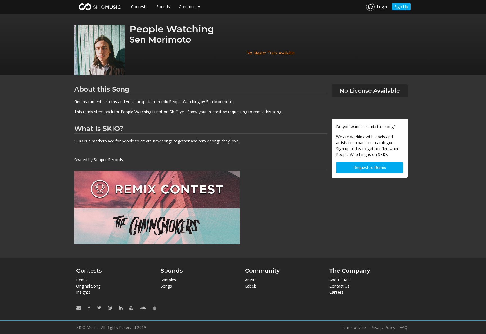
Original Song (88, 286)
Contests (139, 6)
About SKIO (339, 279)
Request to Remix (370, 167)
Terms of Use (353, 327)
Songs (166, 286)
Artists (250, 279)
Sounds (163, 6)
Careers (336, 292)
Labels (251, 286)
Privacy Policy (382, 327)
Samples (168, 279)
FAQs (405, 327)
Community (189, 6)
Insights (83, 292)
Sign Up (401, 6)
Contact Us (339, 286)
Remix (81, 279)
